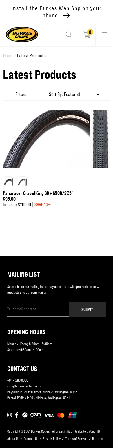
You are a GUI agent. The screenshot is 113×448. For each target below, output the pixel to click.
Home (9, 55)
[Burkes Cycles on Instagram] (9, 415)
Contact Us (31, 438)
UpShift (95, 431)
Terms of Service (76, 438)
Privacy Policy (52, 438)
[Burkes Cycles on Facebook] (17, 415)
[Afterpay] (25, 415)
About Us (13, 438)
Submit (87, 309)
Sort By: (56, 94)
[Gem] (35, 415)
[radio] (8, 181)
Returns (97, 438)
